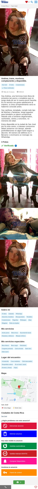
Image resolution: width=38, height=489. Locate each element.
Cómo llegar (6, 408)
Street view (17, 408)
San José (4, 416)
